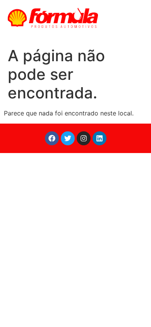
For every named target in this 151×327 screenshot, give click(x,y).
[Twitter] (68, 138)
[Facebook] (52, 138)
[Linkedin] (99, 138)
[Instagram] (84, 138)
